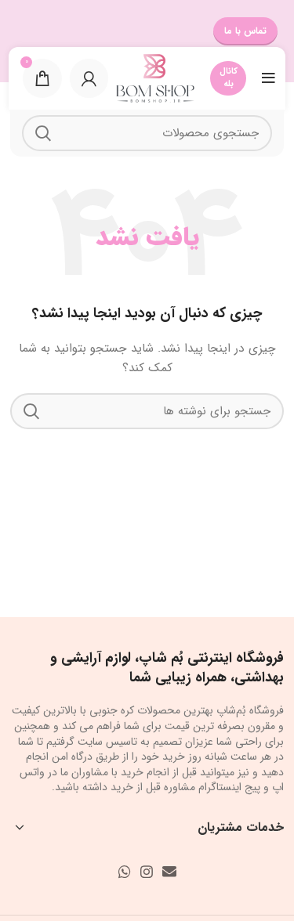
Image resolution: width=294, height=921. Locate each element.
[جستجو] (43, 133)
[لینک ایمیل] (169, 871)
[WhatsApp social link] (125, 871)
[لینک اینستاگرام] (147, 871)
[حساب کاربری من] (89, 78)
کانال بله (229, 78)
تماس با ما (245, 30)
